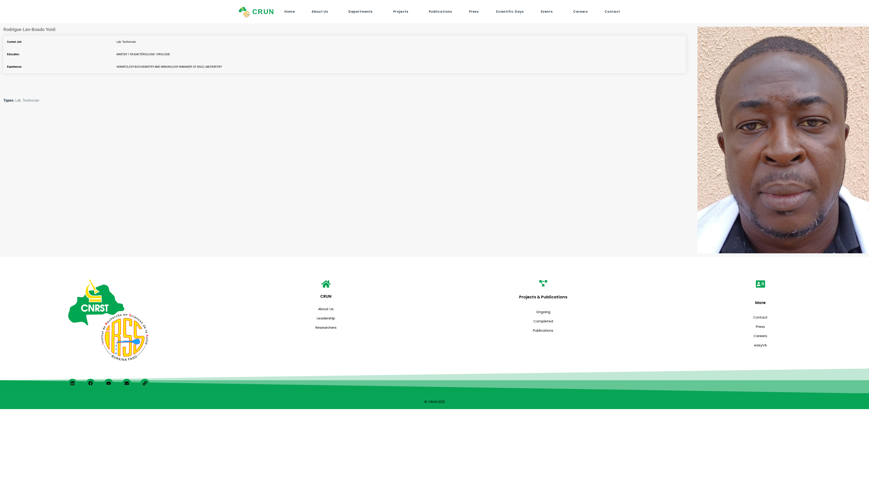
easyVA (760, 345)
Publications (440, 12)
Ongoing (543, 311)
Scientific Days (510, 12)
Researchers (326, 327)
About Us (320, 12)
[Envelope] (126, 383)
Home (289, 12)
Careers (580, 12)
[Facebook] (90, 383)
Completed (543, 321)
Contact (612, 12)
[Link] (144, 383)
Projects (401, 12)
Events (547, 12)
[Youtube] (108, 383)
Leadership (326, 318)
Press (474, 12)
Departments (361, 12)
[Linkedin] (72, 383)
